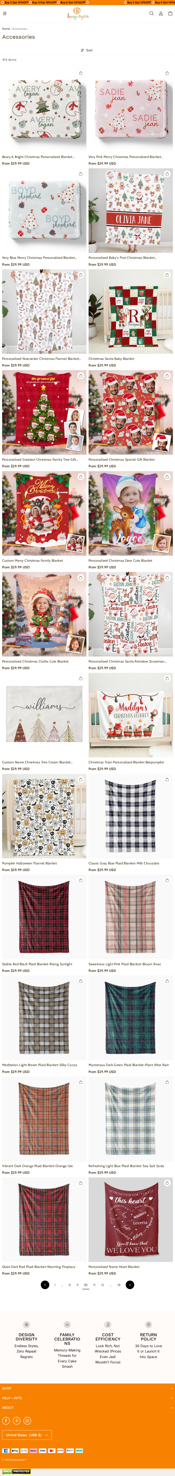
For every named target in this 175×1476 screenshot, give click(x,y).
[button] (4, 13)
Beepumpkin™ (18, 1459)
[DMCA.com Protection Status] (16, 1473)
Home (6, 28)
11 (94, 1285)
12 (102, 1285)
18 (119, 1285)
